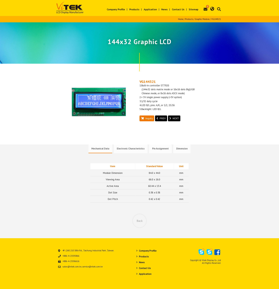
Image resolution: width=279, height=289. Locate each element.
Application (150, 9)
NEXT (175, 118)
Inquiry (149, 118)
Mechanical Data (100, 148)
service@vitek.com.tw (92, 266)
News (164, 9)
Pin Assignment (160, 148)
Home (180, 19)
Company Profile (116, 9)
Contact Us (178, 9)
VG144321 (216, 19)
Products (134, 9)
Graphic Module (202, 19)
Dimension (182, 148)
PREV (163, 118)
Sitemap (193, 9)
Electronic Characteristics (131, 148)
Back (140, 221)
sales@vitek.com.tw (71, 266)
